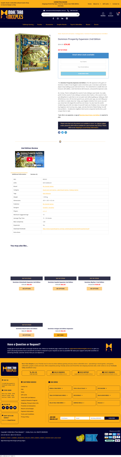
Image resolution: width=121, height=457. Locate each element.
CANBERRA (14, 437)
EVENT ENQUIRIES (109, 372)
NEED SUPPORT (84, 372)
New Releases (47, 193)
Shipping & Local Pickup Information (87, 127)
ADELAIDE (27, 437)
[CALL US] (30, 372)
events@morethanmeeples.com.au (108, 374)
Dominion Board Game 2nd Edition (90, 115)
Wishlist (103, 16)
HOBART (42, 437)
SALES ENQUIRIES (59, 372)
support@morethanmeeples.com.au (81, 348)
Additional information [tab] (19, 174)
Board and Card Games (68, 33)
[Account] (110, 13)
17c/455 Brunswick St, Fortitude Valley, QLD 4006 (8, 385)
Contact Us (116, 4)
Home (90, 4)
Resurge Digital (21, 440)
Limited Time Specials (60, 2)
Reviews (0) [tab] (34, 174)
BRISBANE (3, 437)
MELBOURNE (21, 437)
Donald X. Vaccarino (48, 207)
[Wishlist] (103, 13)
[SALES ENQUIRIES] (53, 372)
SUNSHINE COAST (49, 437)
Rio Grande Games (48, 186)
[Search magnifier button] (77, 14)
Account (110, 16)
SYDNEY (9, 437)
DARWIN (37, 437)
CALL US (34, 372)
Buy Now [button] (60, 335)
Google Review (11, 420)
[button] (29, 24)
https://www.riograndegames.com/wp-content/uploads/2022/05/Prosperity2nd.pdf (66, 229)
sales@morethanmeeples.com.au (58, 374)
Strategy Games (79, 33)
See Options (27, 288)
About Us (96, 4)
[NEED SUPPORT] (78, 372)
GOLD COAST (58, 437)
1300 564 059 (33, 374)
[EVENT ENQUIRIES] (103, 372)
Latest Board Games (63, 190)
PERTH (32, 437)
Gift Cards (106, 4)
